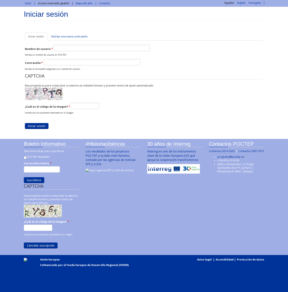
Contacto (104, 3)
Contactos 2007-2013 (251, 151)
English (241, 3)
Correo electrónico (37, 163)
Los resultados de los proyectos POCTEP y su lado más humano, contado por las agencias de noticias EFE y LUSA (111, 157)
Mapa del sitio (84, 3)
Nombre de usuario (39, 49)
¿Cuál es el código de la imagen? (47, 106)
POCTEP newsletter (38, 157)
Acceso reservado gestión (53, 3)
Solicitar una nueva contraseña (69, 36)
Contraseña (34, 63)
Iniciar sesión (37, 38)
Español (229, 3)
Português (255, 3)
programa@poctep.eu (230, 157)
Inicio (28, 3)
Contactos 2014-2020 (221, 151)
